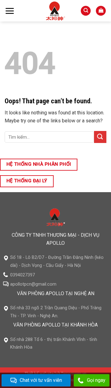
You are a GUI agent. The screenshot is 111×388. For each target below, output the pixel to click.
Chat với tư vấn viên (41, 380)
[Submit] (100, 137)
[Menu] (9, 11)
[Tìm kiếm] (86, 11)
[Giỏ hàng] (101, 11)
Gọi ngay (96, 380)
